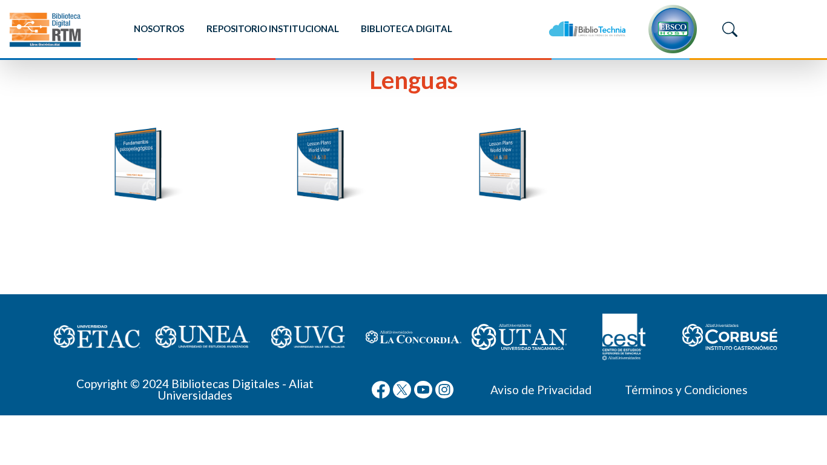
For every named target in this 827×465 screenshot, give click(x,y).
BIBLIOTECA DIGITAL (406, 28)
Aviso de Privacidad (540, 389)
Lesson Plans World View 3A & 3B (504, 222)
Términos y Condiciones (686, 389)
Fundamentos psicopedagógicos (140, 222)
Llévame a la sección (140, 278)
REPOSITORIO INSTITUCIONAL (272, 28)
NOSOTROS (159, 28)
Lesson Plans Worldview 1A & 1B (322, 222)
